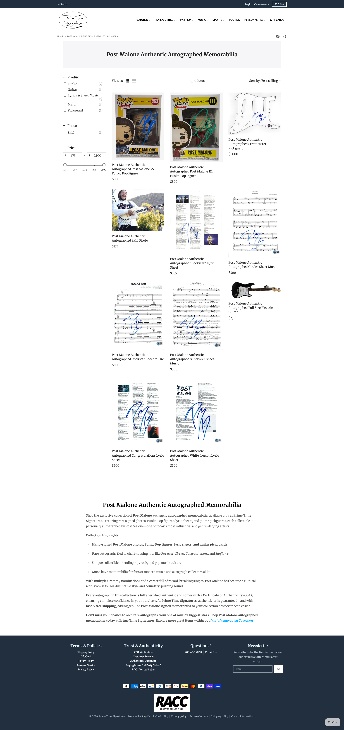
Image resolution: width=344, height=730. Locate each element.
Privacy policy (178, 716)
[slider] (65, 165)
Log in (248, 4)
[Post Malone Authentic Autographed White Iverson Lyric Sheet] (196, 411)
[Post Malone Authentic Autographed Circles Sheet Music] (254, 223)
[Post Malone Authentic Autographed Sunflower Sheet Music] (196, 315)
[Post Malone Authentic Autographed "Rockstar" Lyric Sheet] (196, 221)
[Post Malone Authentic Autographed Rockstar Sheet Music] (138, 315)
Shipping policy (219, 716)
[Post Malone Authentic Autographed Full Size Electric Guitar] (254, 289)
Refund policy (160, 716)
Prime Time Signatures (112, 716)
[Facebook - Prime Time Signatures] (277, 36)
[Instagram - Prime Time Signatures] (284, 36)
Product (73, 77)
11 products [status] (196, 81)
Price (71, 148)
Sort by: (263, 81)
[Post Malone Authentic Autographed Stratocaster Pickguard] (254, 114)
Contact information (242, 716)
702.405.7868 (193, 652)
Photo (72, 126)
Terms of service (199, 716)
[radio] (127, 80)
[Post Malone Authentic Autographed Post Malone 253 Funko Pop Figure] (138, 126)
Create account (261, 4)
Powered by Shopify (139, 716)
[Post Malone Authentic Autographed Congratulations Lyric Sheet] (138, 411)
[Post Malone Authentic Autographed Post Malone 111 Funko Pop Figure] (196, 127)
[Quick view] (160, 156)
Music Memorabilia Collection (232, 620)
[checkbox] (84, 84)
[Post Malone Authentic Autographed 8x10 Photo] (138, 210)
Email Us (211, 652)
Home (60, 36)
